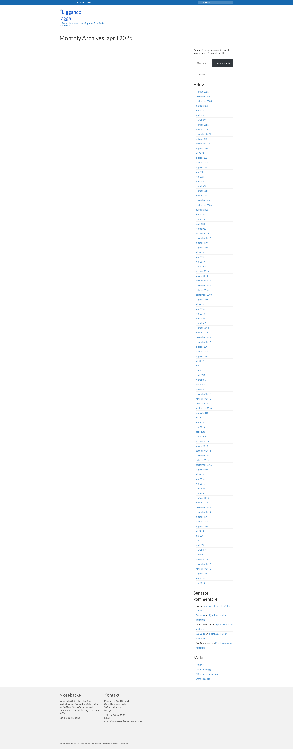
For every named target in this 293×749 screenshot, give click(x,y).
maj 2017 (200, 370)
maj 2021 (200, 176)
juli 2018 (200, 304)
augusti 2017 (202, 356)
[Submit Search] (200, 2)
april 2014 (200, 545)
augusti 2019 (202, 247)
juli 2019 (200, 252)
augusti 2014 (202, 526)
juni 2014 (200, 535)
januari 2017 (202, 389)
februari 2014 (202, 554)
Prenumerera (223, 63)
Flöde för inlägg (203, 669)
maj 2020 (200, 219)
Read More (174, 89)
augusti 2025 (202, 105)
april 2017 (200, 375)
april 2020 (200, 223)
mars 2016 (201, 436)
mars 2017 (201, 379)
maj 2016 (200, 427)
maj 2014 (200, 540)
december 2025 (203, 96)
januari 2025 (202, 129)
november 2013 (203, 568)
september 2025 (204, 101)
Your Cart (84, 2)
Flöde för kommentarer (207, 674)
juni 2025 (200, 110)
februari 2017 (202, 384)
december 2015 (203, 450)
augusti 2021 (202, 167)
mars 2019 (201, 266)
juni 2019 (200, 256)
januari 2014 (202, 559)
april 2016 (200, 431)
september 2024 (204, 143)
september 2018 (204, 294)
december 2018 (203, 280)
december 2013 (203, 564)
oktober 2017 (202, 346)
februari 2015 (202, 497)
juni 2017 (200, 365)
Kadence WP (123, 743)
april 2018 (200, 318)
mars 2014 (201, 549)
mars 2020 (201, 228)
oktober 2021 (202, 157)
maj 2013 (200, 582)
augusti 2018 (202, 299)
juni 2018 (200, 308)
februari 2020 (202, 233)
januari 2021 (202, 195)
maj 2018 (200, 313)
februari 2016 (202, 441)
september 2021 (204, 162)
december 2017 (203, 337)
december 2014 (203, 507)
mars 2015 (201, 493)
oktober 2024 (202, 138)
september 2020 (204, 204)
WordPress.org (203, 678)
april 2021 (200, 181)
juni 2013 (200, 578)
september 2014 (204, 521)
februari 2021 (202, 190)
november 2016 (203, 398)
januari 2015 (202, 502)
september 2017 (204, 351)
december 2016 (203, 393)
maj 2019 (200, 261)
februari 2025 (202, 124)
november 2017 (203, 341)
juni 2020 (200, 214)
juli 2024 (200, 153)
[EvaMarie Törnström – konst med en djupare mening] (87, 15)
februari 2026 (202, 91)
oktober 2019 (202, 242)
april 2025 (200, 115)
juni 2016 (200, 422)
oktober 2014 (202, 516)
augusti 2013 (202, 573)
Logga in (200, 664)
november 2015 (203, 455)
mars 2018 (201, 323)
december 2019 (203, 238)
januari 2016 (202, 445)
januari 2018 (202, 332)
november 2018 (203, 285)
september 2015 (204, 464)
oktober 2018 (202, 290)
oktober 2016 (202, 403)
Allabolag (75, 717)
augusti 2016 (202, 412)
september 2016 (204, 408)
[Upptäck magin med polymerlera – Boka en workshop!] (85, 77)
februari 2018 (202, 327)
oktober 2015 (202, 460)
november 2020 (203, 200)
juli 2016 (200, 417)
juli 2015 (200, 474)
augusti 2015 (202, 469)
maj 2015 (200, 483)
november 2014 (203, 512)
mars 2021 (201, 186)
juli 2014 (200, 530)
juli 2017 (200, 360)
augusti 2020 (202, 209)
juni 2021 (200, 171)
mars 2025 (201, 119)
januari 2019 (202, 275)
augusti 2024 (202, 148)
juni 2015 (200, 478)
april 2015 (200, 488)
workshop (138, 76)
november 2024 (203, 134)
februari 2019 (202, 271)
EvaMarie (121, 76)
